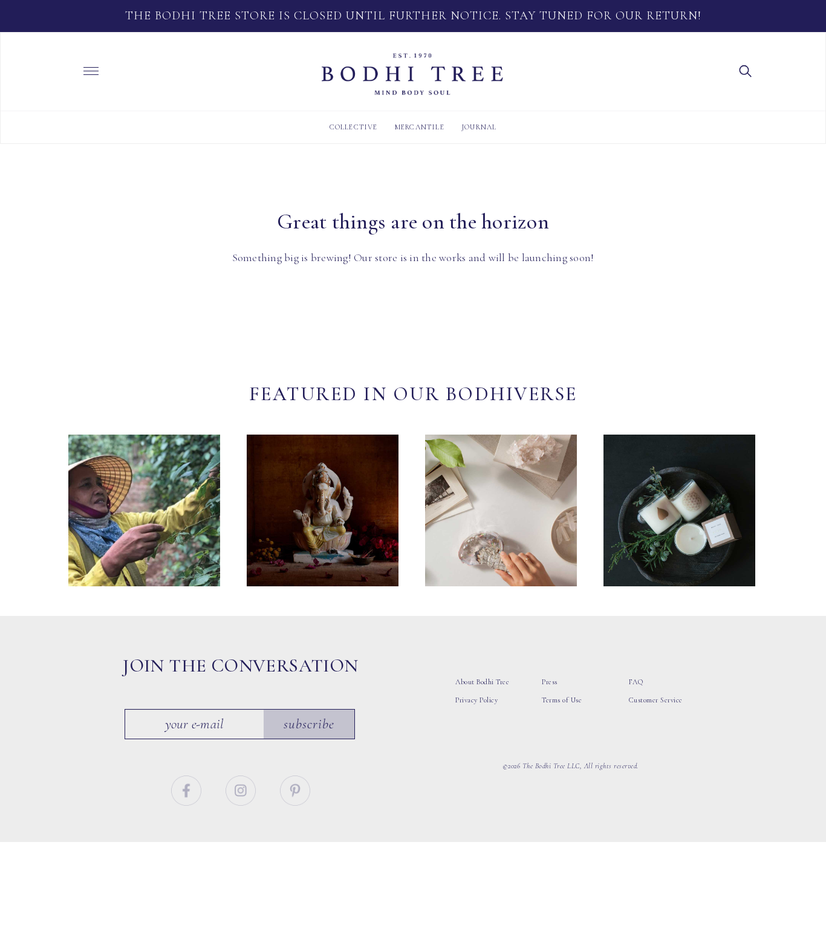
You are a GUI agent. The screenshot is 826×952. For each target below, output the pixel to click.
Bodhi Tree (412, 74)
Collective (354, 127)
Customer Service (656, 700)
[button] (745, 70)
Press (550, 682)
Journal (478, 127)
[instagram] (242, 789)
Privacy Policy (476, 700)
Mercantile (419, 127)
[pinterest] (295, 789)
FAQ (636, 682)
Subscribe (309, 724)
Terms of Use (562, 700)
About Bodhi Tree (482, 682)
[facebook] (187, 789)
